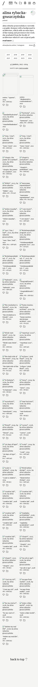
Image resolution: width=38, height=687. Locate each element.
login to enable (23, 68)
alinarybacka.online (9, 45)
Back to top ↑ (19, 659)
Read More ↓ (8, 40)
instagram (20, 45)
